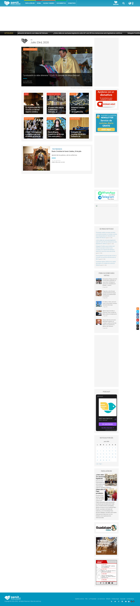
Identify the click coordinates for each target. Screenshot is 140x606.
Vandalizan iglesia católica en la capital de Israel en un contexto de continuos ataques (106, 263)
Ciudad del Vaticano (53, 94)
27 (97, 460)
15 (103, 454)
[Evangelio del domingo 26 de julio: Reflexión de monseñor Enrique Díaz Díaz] (79, 128)
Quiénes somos (79, 599)
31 (109, 460)
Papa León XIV (30, 3)
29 (103, 460)
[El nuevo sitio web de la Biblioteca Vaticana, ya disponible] (56, 103)
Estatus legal (115, 599)
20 (97, 457)
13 (97, 454)
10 (109, 451)
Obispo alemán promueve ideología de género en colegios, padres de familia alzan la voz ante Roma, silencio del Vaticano (109, 323)
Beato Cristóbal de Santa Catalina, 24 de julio (66, 151)
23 (106, 457)
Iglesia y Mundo (48, 3)
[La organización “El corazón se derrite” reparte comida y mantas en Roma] (33, 103)
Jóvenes (72, 94)
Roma (39, 3)
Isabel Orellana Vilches (58, 162)
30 (106, 460)
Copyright (122, 599)
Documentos (61, 3)
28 (100, 460)
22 (103, 457)
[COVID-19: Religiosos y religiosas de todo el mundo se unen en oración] (33, 128)
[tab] (101, 561)
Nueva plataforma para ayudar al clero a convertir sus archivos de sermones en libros (106, 257)
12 (115, 451)
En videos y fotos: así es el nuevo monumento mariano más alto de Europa (110, 303)
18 (112, 454)
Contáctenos (130, 599)
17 (109, 454)
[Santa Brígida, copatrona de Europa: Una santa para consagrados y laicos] (56, 128)
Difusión (108, 599)
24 (109, 457)
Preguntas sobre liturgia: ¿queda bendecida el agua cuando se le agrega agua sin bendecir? (109, 293)
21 (100, 457)
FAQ (86, 599)
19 (115, 454)
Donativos (72, 3)
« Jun (97, 463)
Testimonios (51, 118)
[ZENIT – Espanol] (14, 3)
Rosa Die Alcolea (27, 82)
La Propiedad (92, 599)
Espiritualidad (29, 118)
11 (112, 451)
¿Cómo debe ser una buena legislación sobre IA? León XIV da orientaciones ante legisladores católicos (41, 33)
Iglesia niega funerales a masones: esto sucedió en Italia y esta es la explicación (110, 312)
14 (100, 454)
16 (106, 454)
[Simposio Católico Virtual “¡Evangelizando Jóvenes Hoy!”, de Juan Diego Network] (79, 103)
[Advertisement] (70, 18)
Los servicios (101, 599)
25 (112, 457)
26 (115, 457)
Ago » (100, 463)
